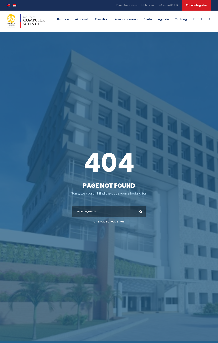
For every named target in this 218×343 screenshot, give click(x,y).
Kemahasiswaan (126, 19)
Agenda (163, 19)
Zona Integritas (196, 5)
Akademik (82, 19)
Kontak (198, 19)
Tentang (181, 19)
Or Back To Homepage (109, 221)
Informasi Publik (168, 5)
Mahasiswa (148, 5)
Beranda (63, 19)
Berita (148, 19)
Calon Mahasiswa (127, 5)
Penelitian (101, 19)
